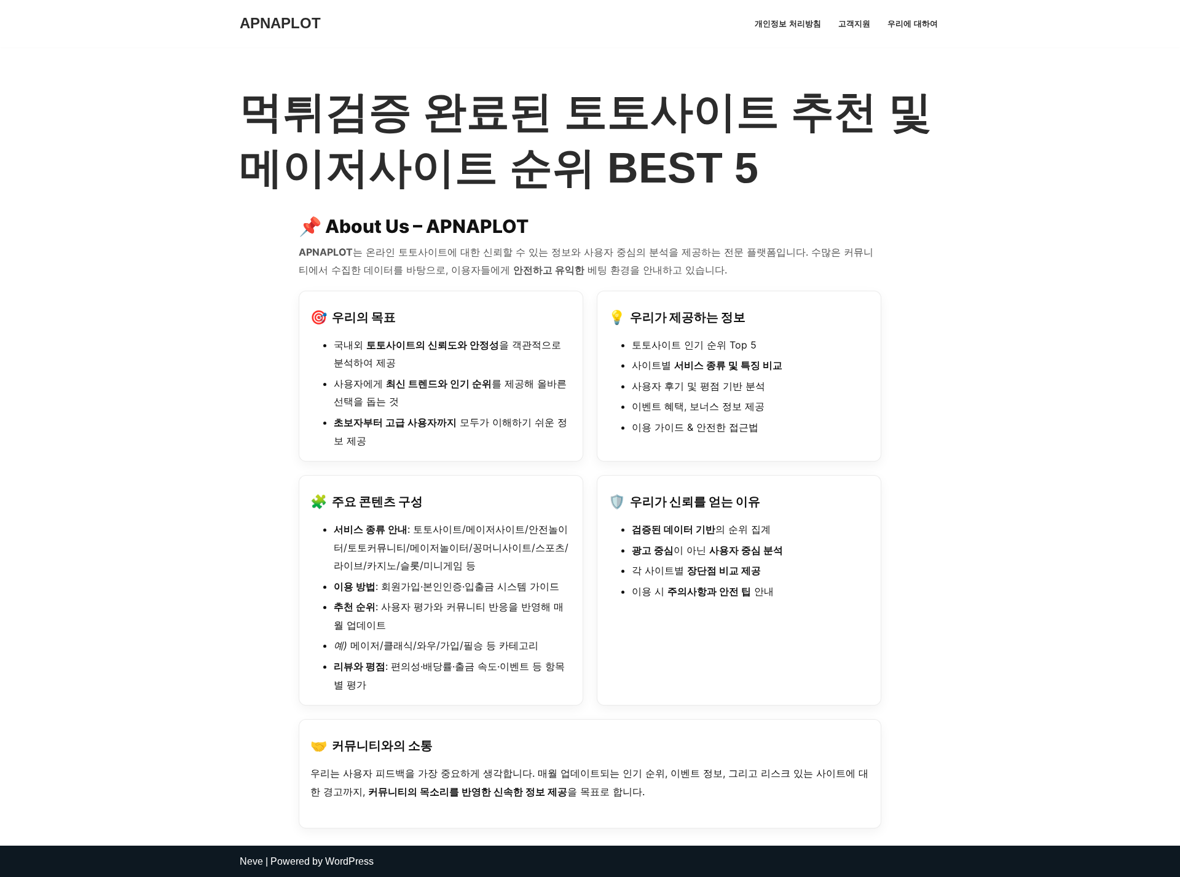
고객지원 (854, 23)
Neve (251, 861)
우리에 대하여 (912, 23)
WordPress (349, 861)
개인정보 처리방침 (788, 23)
